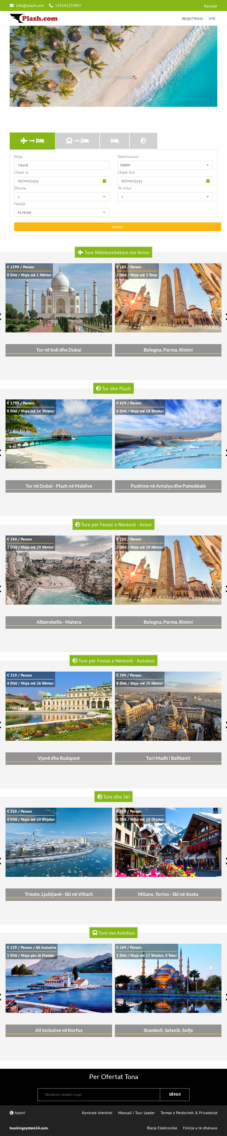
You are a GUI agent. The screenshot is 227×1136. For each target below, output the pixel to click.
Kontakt (210, 6)
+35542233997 (68, 5)
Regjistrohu (192, 18)
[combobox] (165, 165)
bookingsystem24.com (29, 1127)
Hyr (212, 18)
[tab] (32, 141)
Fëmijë (19, 203)
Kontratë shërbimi (97, 1112)
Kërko (117, 226)
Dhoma (20, 188)
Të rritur (124, 188)
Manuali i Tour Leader (136, 1112)
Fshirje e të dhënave (200, 1127)
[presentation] (32, 140)
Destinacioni (128, 156)
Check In (21, 172)
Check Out (126, 172)
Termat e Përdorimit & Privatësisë (189, 1112)
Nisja (18, 156)
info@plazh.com (30, 5)
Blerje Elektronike (162, 1127)
